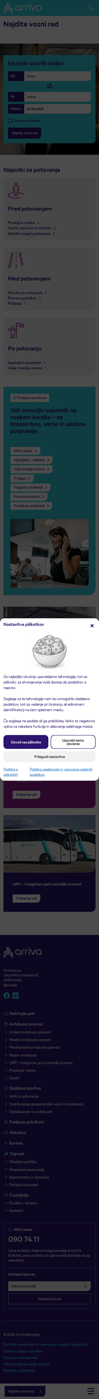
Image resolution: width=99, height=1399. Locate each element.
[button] (92, 625)
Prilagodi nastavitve (49, 757)
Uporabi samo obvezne (73, 742)
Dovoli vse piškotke (26, 742)
